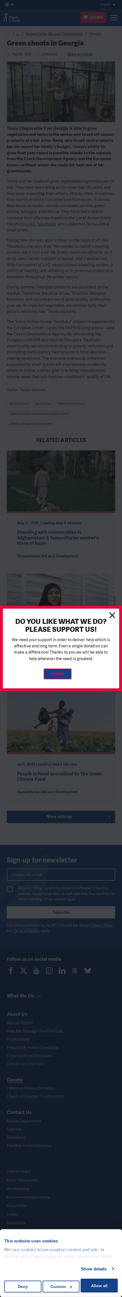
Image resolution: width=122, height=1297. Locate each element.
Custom (58, 1286)
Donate (57, 674)
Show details (94, 1268)
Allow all (99, 1285)
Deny (23, 1286)
